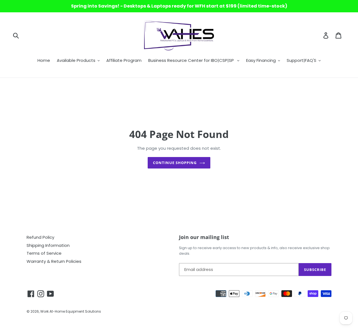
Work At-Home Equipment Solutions (70, 311)
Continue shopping (175, 162)
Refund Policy (40, 237)
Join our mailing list (204, 237)
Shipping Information (48, 245)
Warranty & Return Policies (54, 261)
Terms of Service (44, 253)
